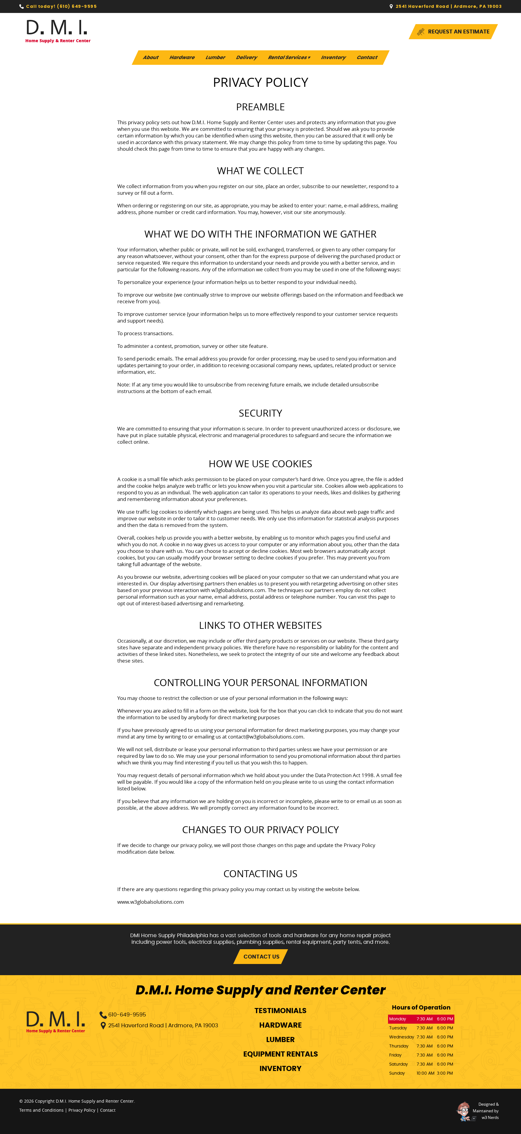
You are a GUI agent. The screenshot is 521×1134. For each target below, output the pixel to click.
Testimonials (280, 1011)
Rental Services (289, 57)
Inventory (333, 57)
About (150, 57)
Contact (367, 57)
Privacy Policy (81, 1110)
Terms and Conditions (41, 1110)
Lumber (215, 57)
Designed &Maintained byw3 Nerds (486, 1110)
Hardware (182, 57)
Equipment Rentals (280, 1054)
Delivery (246, 57)
